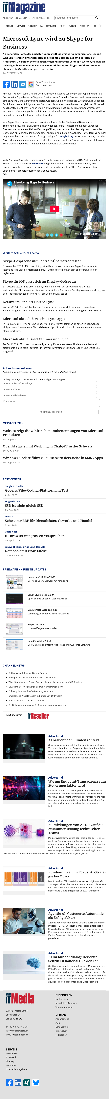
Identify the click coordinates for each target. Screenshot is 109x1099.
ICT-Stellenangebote (16, 1069)
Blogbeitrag (66, 136)
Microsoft (37, 163)
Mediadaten (61, 999)
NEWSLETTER (43, 17)
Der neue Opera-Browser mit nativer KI (48, 580)
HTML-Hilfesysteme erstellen (42, 628)
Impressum (61, 1030)
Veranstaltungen (64, 1007)
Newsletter (11, 1053)
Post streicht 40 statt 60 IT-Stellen (27, 700)
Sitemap (10, 1061)
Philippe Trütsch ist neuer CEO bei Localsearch (32, 677)
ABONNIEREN (27, 17)
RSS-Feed (11, 1057)
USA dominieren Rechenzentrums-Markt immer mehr (36, 686)
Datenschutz (61, 1026)
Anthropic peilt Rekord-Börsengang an (28, 673)
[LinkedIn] (19, 1085)
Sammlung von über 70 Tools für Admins (48, 613)
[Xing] (27, 1085)
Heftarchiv (11, 1065)
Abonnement (62, 1018)
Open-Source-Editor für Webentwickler (47, 598)
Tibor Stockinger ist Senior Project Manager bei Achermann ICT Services (45, 682)
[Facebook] (10, 1085)
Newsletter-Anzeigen (66, 1003)
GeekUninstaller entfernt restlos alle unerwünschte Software (59, 644)
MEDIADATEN (10, 17)
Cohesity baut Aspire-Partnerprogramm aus (31, 691)
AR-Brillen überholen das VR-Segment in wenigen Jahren (37, 705)
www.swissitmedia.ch (17, 1034)
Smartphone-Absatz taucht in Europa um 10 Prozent (35, 695)
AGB (57, 1022)
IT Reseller (61, 1034)
